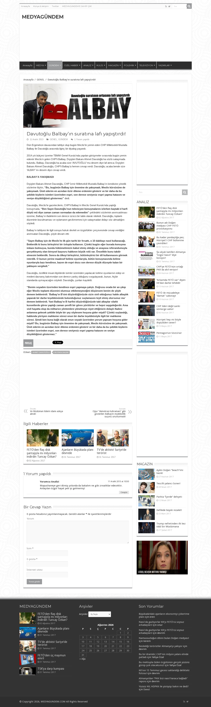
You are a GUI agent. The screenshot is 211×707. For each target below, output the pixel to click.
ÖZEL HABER (71, 65)
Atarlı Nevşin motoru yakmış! (152, 572)
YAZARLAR (164, 65)
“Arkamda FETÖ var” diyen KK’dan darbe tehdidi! (170, 281)
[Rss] (166, 6)
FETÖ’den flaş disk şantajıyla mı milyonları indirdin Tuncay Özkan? (42, 453)
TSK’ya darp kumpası (51, 668)
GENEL (40, 79)
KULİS (100, 65)
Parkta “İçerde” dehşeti (169, 496)
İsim (30, 548)
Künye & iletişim (41, 6)
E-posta (32, 559)
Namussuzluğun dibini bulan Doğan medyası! (164, 638)
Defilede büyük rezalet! (169, 510)
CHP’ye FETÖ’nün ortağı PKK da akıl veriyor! (169, 268)
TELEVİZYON (146, 65)
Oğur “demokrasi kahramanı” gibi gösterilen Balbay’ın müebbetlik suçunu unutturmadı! (109, 413)
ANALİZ (87, 65)
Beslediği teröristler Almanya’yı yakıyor (160, 646)
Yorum (30, 518)
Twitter (55, 6)
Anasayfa (25, 6)
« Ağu (82, 658)
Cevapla (124, 492)
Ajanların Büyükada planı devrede (53, 630)
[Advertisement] (129, 35)
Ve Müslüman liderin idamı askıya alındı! (46, 411)
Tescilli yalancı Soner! (168, 483)
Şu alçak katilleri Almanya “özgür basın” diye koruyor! (170, 255)
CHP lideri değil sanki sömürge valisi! (168, 308)
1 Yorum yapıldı (81, 139)
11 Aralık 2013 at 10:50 (118, 481)
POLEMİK (129, 65)
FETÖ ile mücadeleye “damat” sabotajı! (168, 294)
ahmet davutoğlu (41, 352)
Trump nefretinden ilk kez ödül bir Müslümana (170, 525)
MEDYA (40, 65)
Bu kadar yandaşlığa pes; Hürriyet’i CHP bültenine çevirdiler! (170, 240)
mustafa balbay (61, 352)
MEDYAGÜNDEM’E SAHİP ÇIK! (77, 6)
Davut (146, 689)
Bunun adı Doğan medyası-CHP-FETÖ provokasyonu (167, 225)
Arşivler (83, 614)
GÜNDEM (54, 65)
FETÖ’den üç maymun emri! (52, 657)
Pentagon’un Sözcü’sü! (168, 332)
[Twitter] (169, 6)
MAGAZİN (113, 65)
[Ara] (189, 6)
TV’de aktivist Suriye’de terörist (52, 643)
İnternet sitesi (35, 569)
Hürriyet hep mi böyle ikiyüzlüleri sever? (168, 321)
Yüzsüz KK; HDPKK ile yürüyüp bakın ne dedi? (164, 686)
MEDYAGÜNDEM (43, 17)
